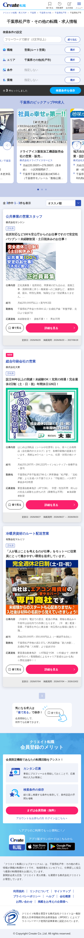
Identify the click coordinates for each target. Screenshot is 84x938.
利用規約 (18, 891)
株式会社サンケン (15, 222)
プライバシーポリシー (27, 896)
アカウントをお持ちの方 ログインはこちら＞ (42, 818)
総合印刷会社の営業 (21, 361)
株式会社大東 (13, 367)
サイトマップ (62, 891)
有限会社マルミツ (15, 539)
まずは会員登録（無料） (42, 810)
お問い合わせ (24, 901)
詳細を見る (51, 328)
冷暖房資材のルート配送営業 (27, 533)
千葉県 (33, 13)
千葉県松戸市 (60, 13)
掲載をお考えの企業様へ (53, 901)
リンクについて (39, 891)
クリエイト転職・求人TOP (15, 13)
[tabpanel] (42, 146)
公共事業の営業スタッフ (24, 216)
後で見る (16, 327)
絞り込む (72, 39)
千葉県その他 (45, 13)
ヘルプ (50, 896)
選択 (72, 49)
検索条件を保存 (65, 90)
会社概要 (65, 896)
